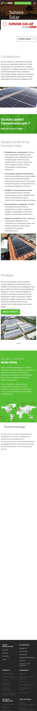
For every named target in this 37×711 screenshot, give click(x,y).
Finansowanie (23, 651)
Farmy (4, 659)
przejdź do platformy (12, 129)
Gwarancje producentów (26, 685)
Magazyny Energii (7, 673)
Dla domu (5, 650)
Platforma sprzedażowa (22, 3)
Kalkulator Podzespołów (26, 657)
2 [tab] (18, 343)
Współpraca (23, 648)
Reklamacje (22, 681)
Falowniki (5, 680)
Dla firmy (5, 653)
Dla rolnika (5, 656)
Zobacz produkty (10, 312)
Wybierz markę (24, 39)
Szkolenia (22, 660)
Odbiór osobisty (24, 693)
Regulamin (22, 673)
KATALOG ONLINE (7, 704)
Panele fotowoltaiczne (9, 677)
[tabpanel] (18, 328)
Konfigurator (23, 654)
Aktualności (5, 707)
